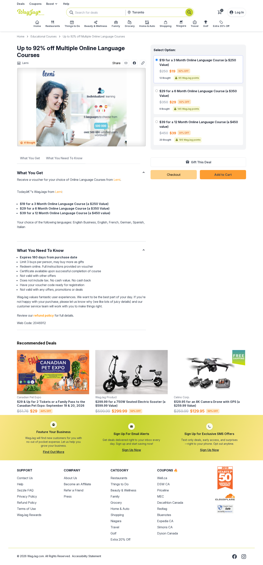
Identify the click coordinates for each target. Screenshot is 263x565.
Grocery (116, 502)
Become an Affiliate (77, 484)
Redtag (162, 509)
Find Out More (53, 452)
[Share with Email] (126, 63)
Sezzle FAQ (25, 490)
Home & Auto (120, 509)
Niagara (116, 521)
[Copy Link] (143, 63)
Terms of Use (26, 509)
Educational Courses (44, 36)
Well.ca (162, 478)
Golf (113, 533)
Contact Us (25, 478)
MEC (160, 496)
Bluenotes (164, 515)
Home (20, 36)
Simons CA (165, 527)
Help (66, 3)
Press (68, 496)
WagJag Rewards (29, 515)
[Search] (189, 12)
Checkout (173, 175)
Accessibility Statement (86, 556)
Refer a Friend (73, 490)
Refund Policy (27, 502)
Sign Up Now (131, 450)
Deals (21, 3)
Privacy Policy (27, 496)
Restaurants (119, 478)
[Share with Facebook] (134, 63)
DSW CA (163, 484)
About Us (70, 478)
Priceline (163, 490)
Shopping (117, 515)
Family (115, 496)
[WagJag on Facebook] (234, 556)
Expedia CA (165, 521)
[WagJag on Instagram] (243, 556)
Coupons (35, 3)
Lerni (117, 180)
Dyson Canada (167, 533)
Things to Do (120, 484)
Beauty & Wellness (123, 490)
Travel (115, 527)
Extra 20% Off (121, 539)
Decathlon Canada (170, 502)
